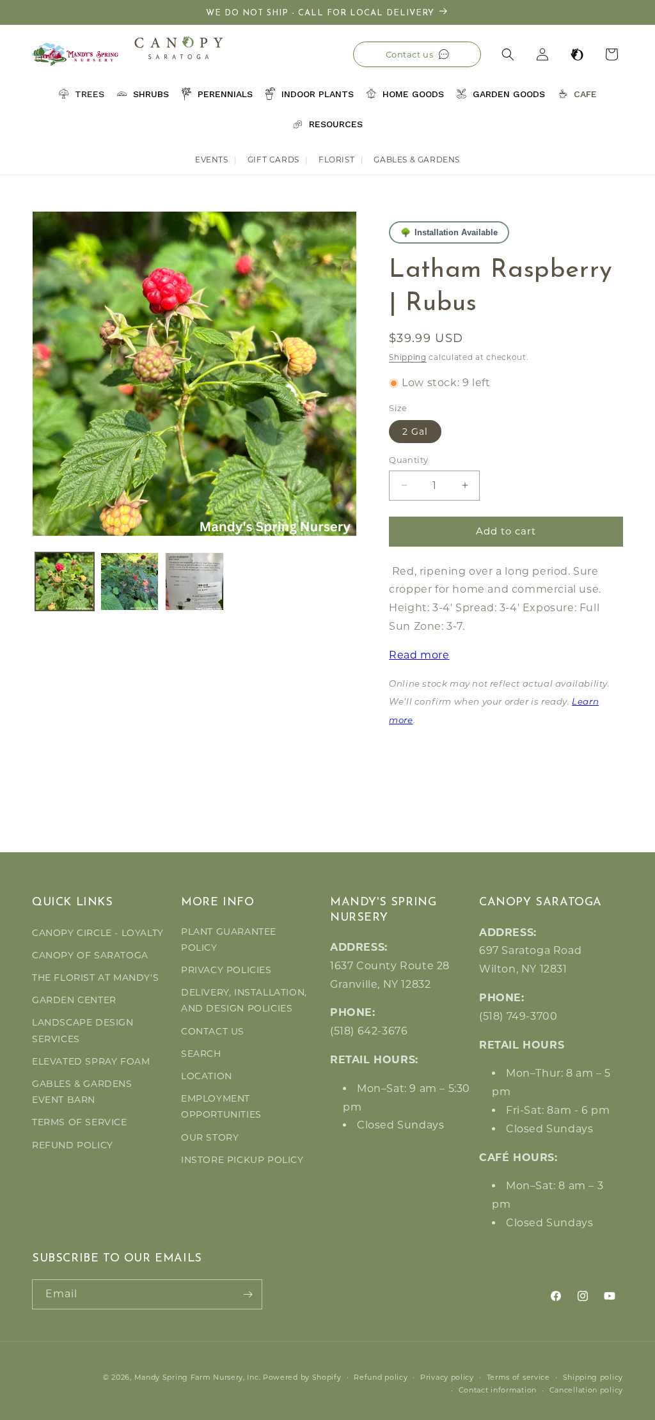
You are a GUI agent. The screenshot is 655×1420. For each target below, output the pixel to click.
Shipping (408, 357)
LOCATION (206, 1076)
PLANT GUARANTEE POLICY (228, 939)
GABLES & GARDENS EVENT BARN (82, 1091)
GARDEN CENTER (74, 1000)
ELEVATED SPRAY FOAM (91, 1061)
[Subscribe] (247, 1294)
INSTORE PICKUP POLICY (242, 1160)
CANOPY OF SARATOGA (90, 955)
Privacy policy (447, 1377)
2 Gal (415, 431)
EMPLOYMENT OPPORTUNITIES (221, 1106)
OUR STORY (210, 1137)
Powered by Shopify (302, 1377)
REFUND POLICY (72, 1145)
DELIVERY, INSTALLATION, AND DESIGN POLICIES (244, 1000)
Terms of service (518, 1377)
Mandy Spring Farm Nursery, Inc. (197, 1377)
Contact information (498, 1389)
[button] (508, 54)
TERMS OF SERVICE (79, 1122)
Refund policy (380, 1377)
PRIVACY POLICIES (226, 970)
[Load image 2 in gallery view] (129, 581)
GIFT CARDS (273, 159)
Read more (419, 655)
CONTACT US (212, 1031)
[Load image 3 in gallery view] (194, 581)
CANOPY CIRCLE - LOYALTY (98, 933)
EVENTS (211, 159)
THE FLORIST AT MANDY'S (95, 977)
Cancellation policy (586, 1389)
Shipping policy (593, 1377)
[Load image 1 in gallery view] (64, 581)
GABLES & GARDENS (417, 159)
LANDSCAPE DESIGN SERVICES (83, 1030)
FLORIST (336, 159)
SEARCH (201, 1053)
